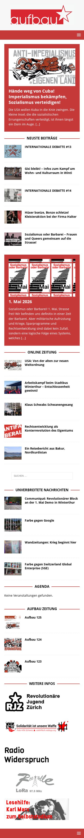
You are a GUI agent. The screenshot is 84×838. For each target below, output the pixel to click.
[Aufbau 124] (13, 644)
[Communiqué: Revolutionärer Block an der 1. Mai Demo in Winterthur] (13, 503)
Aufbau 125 (33, 617)
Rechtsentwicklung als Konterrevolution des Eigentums (49, 428)
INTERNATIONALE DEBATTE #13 (48, 147)
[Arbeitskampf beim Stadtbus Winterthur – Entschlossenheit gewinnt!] (13, 387)
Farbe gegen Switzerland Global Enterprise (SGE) (48, 566)
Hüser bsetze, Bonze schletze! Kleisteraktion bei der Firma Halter (50, 214)
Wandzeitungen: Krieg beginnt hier (50, 542)
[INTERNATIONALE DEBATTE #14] (13, 195)
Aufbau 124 (33, 639)
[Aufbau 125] (13, 622)
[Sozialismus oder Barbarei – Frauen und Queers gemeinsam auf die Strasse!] (13, 239)
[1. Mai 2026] (42, 278)
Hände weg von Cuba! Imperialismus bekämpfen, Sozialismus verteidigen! (38, 96)
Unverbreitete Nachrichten (42, 490)
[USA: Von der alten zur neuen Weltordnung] (13, 365)
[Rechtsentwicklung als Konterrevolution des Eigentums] (13, 431)
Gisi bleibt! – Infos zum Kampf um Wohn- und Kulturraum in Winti (50, 171)
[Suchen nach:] (42, 476)
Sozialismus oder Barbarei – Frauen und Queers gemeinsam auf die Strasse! (51, 238)
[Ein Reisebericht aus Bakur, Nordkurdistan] (13, 453)
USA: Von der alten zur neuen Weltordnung (46, 363)
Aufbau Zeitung (42, 608)
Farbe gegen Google (39, 520)
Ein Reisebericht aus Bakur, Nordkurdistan (45, 450)
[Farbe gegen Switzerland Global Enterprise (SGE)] (13, 568)
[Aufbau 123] (13, 666)
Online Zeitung (42, 352)
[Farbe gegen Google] (13, 525)
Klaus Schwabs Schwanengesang (49, 405)
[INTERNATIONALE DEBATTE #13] (13, 151)
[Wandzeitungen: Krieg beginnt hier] (13, 546)
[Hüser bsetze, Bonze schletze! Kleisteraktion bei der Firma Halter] (13, 217)
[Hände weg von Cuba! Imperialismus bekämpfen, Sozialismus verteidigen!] (42, 67)
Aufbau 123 (33, 661)
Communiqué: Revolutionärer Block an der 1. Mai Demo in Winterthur (51, 500)
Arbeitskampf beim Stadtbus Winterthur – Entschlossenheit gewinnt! (47, 387)
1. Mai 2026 (20, 301)
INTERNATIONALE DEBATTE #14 (48, 190)
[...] (23, 338)
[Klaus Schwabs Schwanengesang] (13, 409)
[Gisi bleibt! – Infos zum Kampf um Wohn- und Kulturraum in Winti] (13, 173)
